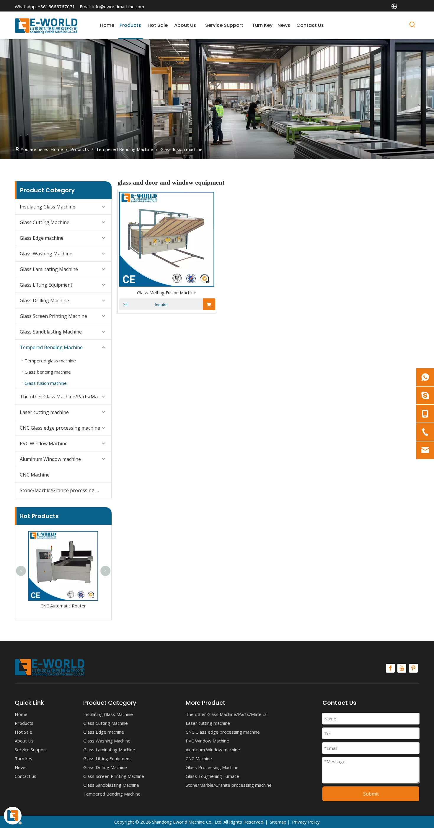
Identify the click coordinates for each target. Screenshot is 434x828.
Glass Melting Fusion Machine (166, 292)
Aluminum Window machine (50, 459)
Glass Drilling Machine (44, 300)
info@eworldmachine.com (118, 6)
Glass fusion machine (46, 383)
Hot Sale (23, 732)
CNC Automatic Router (63, 606)
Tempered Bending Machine (51, 347)
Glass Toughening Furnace (212, 776)
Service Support (31, 750)
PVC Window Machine (44, 443)
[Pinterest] (413, 668)
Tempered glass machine (50, 361)
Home (21, 714)
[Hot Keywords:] (412, 25)
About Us (24, 741)
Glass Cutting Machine (44, 222)
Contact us (25, 776)
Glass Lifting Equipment (46, 285)
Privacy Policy (306, 822)
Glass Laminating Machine (49, 269)
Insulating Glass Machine (47, 206)
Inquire (161, 304)
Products (24, 723)
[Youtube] (401, 668)
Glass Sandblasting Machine (51, 331)
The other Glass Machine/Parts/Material (64, 396)
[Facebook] (390, 668)
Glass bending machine (48, 372)
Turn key (23, 758)
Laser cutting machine (44, 412)
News (21, 767)
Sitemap (278, 822)
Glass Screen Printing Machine (53, 316)
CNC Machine (35, 475)
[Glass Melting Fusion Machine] (166, 239)
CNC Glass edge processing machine (60, 428)
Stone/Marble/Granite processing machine (65, 490)
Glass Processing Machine (212, 767)
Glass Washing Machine (46, 253)
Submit (371, 794)
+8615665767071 (56, 6)
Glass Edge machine (41, 238)
